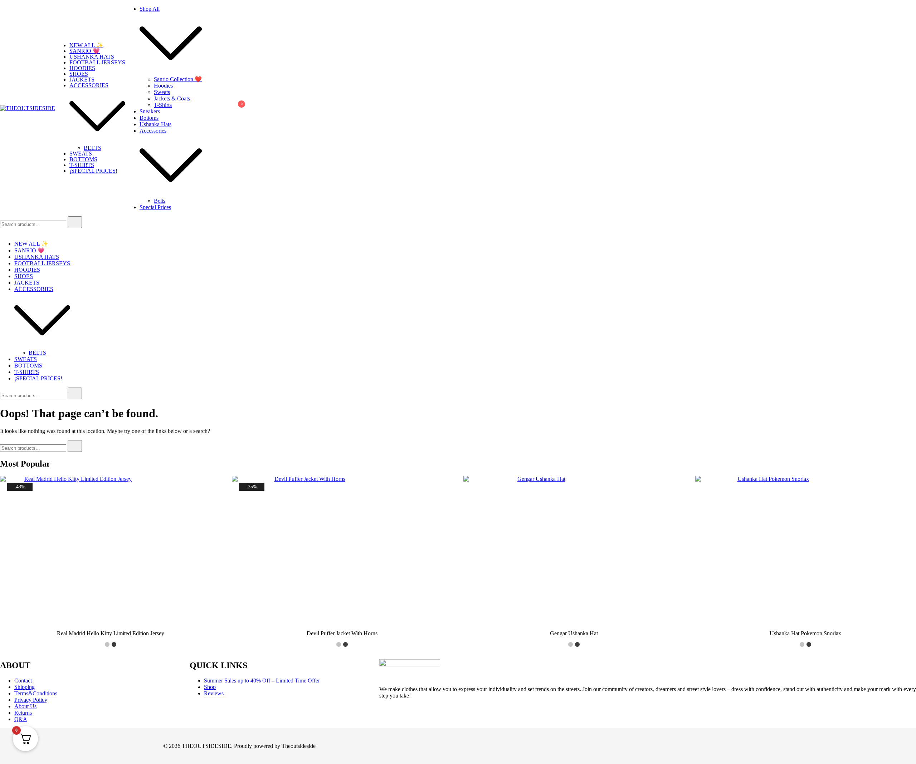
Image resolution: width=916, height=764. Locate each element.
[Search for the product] (75, 222)
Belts (159, 201)
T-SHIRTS (81, 165)
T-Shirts (163, 105)
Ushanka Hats (155, 124)
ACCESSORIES (88, 85)
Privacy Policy (30, 700)
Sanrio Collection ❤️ (178, 79)
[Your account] (220, 108)
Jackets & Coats (172, 98)
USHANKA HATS (91, 57)
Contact (23, 680)
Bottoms (149, 118)
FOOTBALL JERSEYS (97, 62)
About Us (25, 706)
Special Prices (155, 207)
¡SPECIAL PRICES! (93, 171)
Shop (210, 687)
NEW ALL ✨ (86, 45)
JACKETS (81, 80)
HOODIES (82, 68)
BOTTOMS (83, 159)
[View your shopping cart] (238, 110)
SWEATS (80, 154)
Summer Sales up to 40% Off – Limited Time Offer (262, 680)
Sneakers (150, 111)
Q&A (20, 719)
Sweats (162, 92)
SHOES (78, 74)
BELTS (92, 148)
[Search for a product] (209, 108)
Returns (23, 713)
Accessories (153, 131)
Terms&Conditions (35, 693)
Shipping (24, 687)
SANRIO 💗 (84, 51)
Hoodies (163, 86)
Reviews (214, 693)
